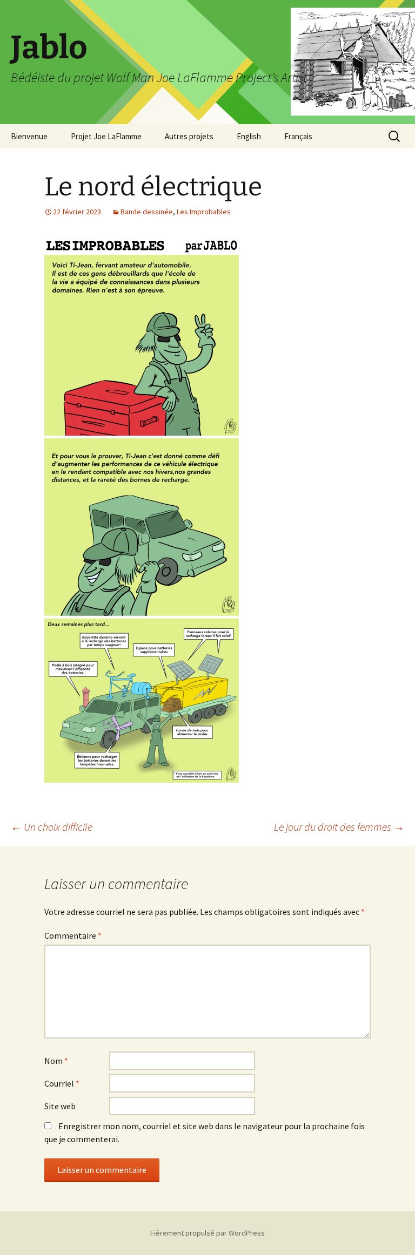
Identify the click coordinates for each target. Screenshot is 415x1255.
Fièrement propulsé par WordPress (207, 1233)
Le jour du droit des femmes (339, 826)
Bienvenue (29, 136)
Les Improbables (204, 211)
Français (298, 136)
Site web (60, 1106)
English (249, 136)
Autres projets (189, 136)
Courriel (61, 1083)
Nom (56, 1060)
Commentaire (73, 935)
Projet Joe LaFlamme (106, 136)
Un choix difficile (51, 826)
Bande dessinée (147, 211)
